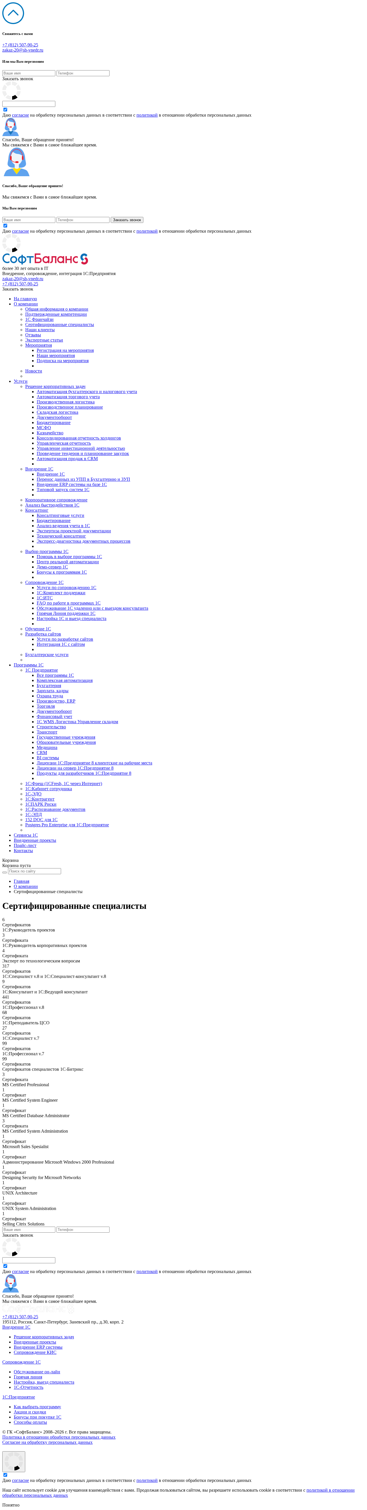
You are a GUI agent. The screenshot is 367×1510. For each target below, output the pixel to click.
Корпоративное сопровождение (56, 499)
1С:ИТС (45, 597)
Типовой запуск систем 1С (63, 489)
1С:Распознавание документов (55, 809)
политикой (147, 115)
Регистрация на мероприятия (65, 350)
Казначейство (50, 432)
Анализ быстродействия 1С (52, 505)
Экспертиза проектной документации (74, 530)
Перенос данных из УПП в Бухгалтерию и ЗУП (83, 479)
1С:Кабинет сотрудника (48, 788)
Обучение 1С (38, 628)
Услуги (21, 381)
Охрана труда (50, 695)
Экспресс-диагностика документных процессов (83, 541)
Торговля (46, 706)
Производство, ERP (56, 701)
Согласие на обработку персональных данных (47, 1442)
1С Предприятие (41, 670)
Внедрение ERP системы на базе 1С (72, 484)
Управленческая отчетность (64, 443)
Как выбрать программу (37, 1406)
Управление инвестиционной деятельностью (81, 448)
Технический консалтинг (61, 536)
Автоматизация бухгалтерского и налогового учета (87, 391)
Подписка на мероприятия (63, 360)
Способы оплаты (30, 1422)
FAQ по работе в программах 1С (69, 603)
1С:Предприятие (18, 1397)
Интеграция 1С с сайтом (61, 644)
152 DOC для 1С (41, 819)
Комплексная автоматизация (65, 680)
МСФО (44, 427)
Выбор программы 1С (47, 551)
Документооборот (54, 417)
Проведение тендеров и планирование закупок (83, 453)
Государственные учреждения (66, 737)
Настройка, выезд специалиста (44, 1382)
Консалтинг (36, 510)
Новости (33, 370)
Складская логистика (57, 412)
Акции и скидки (30, 1411)
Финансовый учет (54, 716)
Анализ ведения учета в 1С (63, 525)
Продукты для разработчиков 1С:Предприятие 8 (84, 773)
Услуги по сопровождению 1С (66, 587)
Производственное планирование (70, 407)
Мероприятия (38, 345)
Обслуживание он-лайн (37, 1371)
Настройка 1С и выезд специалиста (71, 618)
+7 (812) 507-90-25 (20, 44)
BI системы (48, 757)
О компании (26, 303)
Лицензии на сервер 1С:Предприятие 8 (75, 768)
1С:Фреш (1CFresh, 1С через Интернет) (63, 783)
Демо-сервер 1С (52, 566)
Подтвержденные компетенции (56, 314)
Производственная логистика (66, 401)
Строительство (51, 726)
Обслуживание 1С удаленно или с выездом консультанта (92, 608)
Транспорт (47, 731)
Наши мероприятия (56, 355)
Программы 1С (29, 664)
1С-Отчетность (28, 1387)
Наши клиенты (40, 329)
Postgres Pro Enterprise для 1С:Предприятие (67, 824)
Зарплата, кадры (53, 690)
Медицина (47, 747)
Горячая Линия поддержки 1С (66, 613)
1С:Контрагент (39, 799)
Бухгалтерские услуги (47, 654)
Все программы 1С (55, 675)
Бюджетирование (54, 422)
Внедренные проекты (35, 840)
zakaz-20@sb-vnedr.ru (22, 50)
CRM (42, 752)
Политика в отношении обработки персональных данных (59, 1437)
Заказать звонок (17, 78)
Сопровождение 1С (44, 582)
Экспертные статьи (44, 340)
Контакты (23, 850)
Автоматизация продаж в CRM (67, 458)
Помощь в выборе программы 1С (69, 556)
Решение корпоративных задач (55, 386)
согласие (20, 115)
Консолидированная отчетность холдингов (79, 438)
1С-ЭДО (33, 793)
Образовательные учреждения (66, 742)
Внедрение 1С (39, 468)
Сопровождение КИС (35, 1352)
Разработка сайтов (43, 634)
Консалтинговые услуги (60, 515)
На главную (25, 298)
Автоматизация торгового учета (68, 396)
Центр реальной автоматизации (68, 561)
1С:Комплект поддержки (61, 592)
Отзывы (33, 334)
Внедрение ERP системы (38, 1347)
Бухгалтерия (49, 685)
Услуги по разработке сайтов (65, 639)
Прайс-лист (25, 845)
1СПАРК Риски (40, 804)
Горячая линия (28, 1376)
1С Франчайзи (39, 319)
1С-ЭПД (33, 814)
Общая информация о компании (56, 309)
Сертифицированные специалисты (59, 324)
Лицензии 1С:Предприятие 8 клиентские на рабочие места (94, 762)
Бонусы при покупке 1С (37, 1417)
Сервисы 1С (26, 835)
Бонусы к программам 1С (62, 572)
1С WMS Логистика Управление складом (77, 721)
